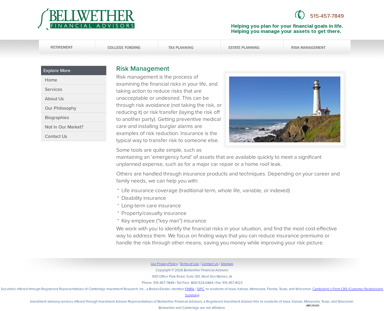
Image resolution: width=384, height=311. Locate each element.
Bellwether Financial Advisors (86, 19)
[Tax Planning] (189, 47)
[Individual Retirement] (66, 47)
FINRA (189, 288)
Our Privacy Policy (164, 263)
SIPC (200, 288)
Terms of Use (189, 263)
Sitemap (227, 263)
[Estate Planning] (252, 47)
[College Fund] (126, 47)
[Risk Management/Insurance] (312, 53)
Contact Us (210, 263)
